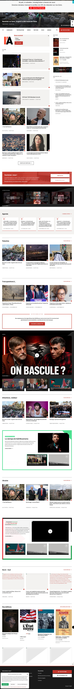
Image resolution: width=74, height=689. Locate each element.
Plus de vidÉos (8, 536)
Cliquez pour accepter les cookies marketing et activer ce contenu (13, 198)
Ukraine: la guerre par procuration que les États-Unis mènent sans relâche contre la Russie (60, 503)
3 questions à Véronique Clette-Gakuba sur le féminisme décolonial (60, 304)
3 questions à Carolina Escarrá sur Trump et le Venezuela (37, 304)
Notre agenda (37, 662)
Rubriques (9, 30)
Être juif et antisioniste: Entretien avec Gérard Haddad (58, 552)
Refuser (13, 684)
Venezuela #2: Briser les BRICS (9, 389)
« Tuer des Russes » (7, 126)
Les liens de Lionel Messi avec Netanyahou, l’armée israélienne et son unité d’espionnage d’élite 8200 (63, 110)
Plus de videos (5, 205)
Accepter (5, 684)
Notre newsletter (67, 25)
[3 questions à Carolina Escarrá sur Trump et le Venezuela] (37, 293)
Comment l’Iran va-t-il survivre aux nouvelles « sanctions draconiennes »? (33, 60)
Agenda (49, 30)
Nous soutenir (66, 30)
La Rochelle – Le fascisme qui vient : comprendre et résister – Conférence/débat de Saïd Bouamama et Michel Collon (10, 223)
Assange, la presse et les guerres (58, 419)
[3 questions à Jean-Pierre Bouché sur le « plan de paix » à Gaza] (13, 293)
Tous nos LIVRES (61, 69)
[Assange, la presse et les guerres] (61, 409)
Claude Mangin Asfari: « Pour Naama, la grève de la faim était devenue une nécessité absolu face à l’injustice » (61, 593)
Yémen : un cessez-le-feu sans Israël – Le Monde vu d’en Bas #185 (36, 463)
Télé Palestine (20, 30)
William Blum (22, 640)
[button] (27, 674)
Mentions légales (41, 678)
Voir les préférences (22, 684)
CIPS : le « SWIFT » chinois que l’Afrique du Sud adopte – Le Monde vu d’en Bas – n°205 (12, 462)
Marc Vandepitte (65, 641)
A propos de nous (13, 662)
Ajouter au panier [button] (16, 630)
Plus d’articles (67, 240)
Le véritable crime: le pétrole (33, 389)
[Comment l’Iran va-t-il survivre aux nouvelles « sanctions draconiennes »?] (11, 61)
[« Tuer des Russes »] (13, 116)
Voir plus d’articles (25, 163)
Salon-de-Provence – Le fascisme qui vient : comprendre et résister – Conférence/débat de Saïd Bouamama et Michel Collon (45, 224)
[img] (8, 41)
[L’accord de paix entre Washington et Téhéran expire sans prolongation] (11, 79)
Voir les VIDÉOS (8, 448)
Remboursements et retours (44, 675)
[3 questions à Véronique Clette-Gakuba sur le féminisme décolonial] (61, 293)
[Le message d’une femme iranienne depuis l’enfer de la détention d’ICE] (38, 142)
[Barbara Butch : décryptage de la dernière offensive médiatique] (37, 409)
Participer (18, 43)
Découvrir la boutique (65, 606)
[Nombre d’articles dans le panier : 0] (72, 21)
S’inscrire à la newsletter (37, 323)
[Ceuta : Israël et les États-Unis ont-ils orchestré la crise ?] (13, 576)
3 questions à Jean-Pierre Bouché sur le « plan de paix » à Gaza (12, 304)
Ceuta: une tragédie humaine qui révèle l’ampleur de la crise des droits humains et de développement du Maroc (63, 95)
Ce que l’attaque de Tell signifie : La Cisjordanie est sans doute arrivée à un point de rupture (63, 87)
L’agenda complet (66, 213)
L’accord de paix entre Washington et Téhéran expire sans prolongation (33, 78)
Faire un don (60, 175)
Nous (42, 30)
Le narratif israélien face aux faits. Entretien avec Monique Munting (35, 552)
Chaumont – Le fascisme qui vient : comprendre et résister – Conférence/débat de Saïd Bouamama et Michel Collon (64, 223)
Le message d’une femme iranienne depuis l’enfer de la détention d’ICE (37, 153)
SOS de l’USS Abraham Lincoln (31, 97)
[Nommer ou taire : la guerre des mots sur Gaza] (13, 252)
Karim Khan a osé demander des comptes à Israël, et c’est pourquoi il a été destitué (37, 127)
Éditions (36, 30)
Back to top (72, 664)
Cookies (40, 680)
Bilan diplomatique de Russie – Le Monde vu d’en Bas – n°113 (58, 463)
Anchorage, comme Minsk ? (33, 502)
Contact (40, 673)
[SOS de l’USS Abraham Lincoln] (11, 98)
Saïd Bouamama (62, 42)
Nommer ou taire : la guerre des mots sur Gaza (19, 21)
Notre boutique (60, 662)
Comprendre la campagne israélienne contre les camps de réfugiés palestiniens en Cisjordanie (37, 264)
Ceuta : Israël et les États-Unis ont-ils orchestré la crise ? (63, 103)
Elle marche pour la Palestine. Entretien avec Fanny (60, 388)
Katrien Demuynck (63, 62)
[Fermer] (73, 2)
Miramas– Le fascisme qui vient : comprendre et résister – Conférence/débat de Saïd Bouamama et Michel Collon (28, 223)
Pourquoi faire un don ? (60, 180)
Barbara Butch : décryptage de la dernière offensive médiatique (36, 420)
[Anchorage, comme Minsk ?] (37, 492)
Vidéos (29, 30)
